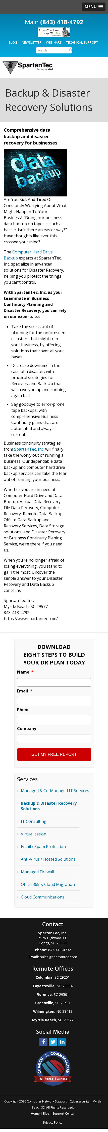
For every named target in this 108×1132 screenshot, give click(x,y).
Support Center (64, 1113)
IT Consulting (33, 821)
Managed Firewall (37, 872)
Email (24, 691)
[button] (93, 7)
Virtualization (33, 834)
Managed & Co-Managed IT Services (55, 790)
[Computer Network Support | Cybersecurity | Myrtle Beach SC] (28, 67)
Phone (23, 709)
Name (25, 672)
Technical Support (82, 42)
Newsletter (31, 42)
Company (26, 728)
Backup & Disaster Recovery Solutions (49, 805)
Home (35, 1113)
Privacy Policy (52, 1122)
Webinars (54, 42)
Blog (13, 42)
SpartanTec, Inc (28, 449)
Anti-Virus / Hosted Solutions (48, 859)
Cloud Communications (42, 897)
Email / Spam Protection (43, 846)
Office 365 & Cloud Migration (48, 884)
